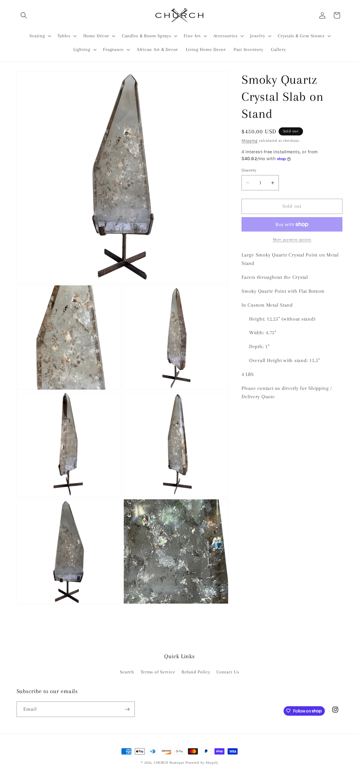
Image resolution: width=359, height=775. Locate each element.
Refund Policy (196, 671)
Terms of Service (158, 671)
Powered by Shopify (202, 762)
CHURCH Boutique (169, 762)
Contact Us (228, 671)
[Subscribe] (127, 709)
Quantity (249, 170)
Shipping (250, 140)
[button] (24, 15)
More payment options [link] (292, 239)
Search (127, 671)
